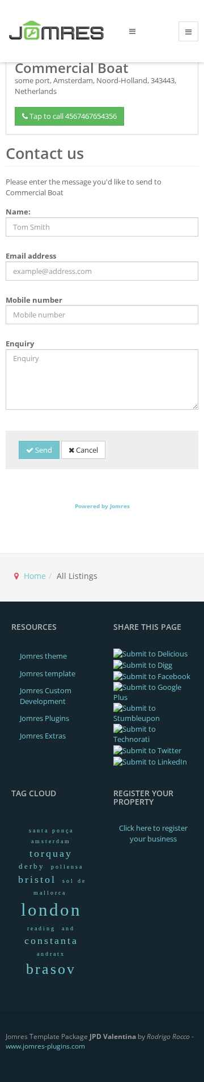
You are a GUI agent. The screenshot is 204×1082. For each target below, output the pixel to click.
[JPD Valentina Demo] (59, 30)
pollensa (67, 867)
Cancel (86, 450)
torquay (51, 853)
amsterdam (51, 841)
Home (35, 575)
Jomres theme (43, 656)
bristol (37, 879)
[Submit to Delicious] (150, 653)
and (68, 928)
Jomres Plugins (44, 718)
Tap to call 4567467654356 (72, 116)
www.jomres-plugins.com (45, 1046)
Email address (31, 256)
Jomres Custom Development (45, 695)
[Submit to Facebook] (151, 676)
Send (42, 450)
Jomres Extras (43, 736)
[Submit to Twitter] (147, 750)
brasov (51, 969)
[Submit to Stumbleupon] (153, 712)
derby (32, 866)
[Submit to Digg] (142, 664)
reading (41, 928)
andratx (51, 954)
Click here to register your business (153, 833)
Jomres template (47, 673)
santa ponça (51, 830)
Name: (18, 212)
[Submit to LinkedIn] (150, 761)
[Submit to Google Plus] (153, 691)
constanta (51, 940)
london (51, 910)
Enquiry (20, 343)
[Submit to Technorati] (153, 733)
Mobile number (34, 300)
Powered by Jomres (102, 506)
